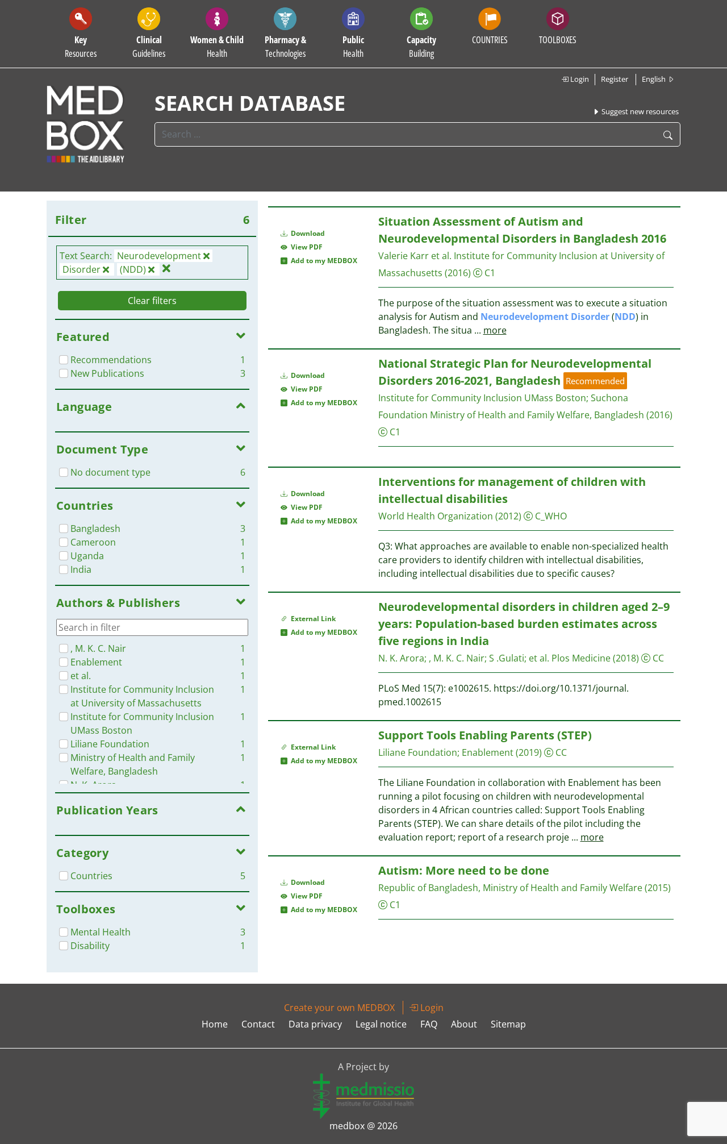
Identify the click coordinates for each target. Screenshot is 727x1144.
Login (579, 79)
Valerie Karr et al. (415, 255)
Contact (258, 1024)
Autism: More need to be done (463, 870)
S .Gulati (506, 658)
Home (215, 1024)
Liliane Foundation (417, 752)
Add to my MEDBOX (322, 260)
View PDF (305, 247)
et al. (539, 658)
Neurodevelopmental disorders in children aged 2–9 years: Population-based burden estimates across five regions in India (524, 623)
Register (614, 79)
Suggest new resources (639, 111)
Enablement (487, 752)
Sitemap (508, 1024)
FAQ (428, 1024)
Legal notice (381, 1024)
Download (307, 233)
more (495, 330)
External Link (311, 618)
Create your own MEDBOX (339, 1007)
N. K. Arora (401, 658)
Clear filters (152, 300)
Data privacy (315, 1024)
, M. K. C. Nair (456, 658)
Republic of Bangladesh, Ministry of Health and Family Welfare (510, 887)
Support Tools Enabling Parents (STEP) (485, 735)
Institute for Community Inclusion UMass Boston (482, 398)
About (464, 1024)
